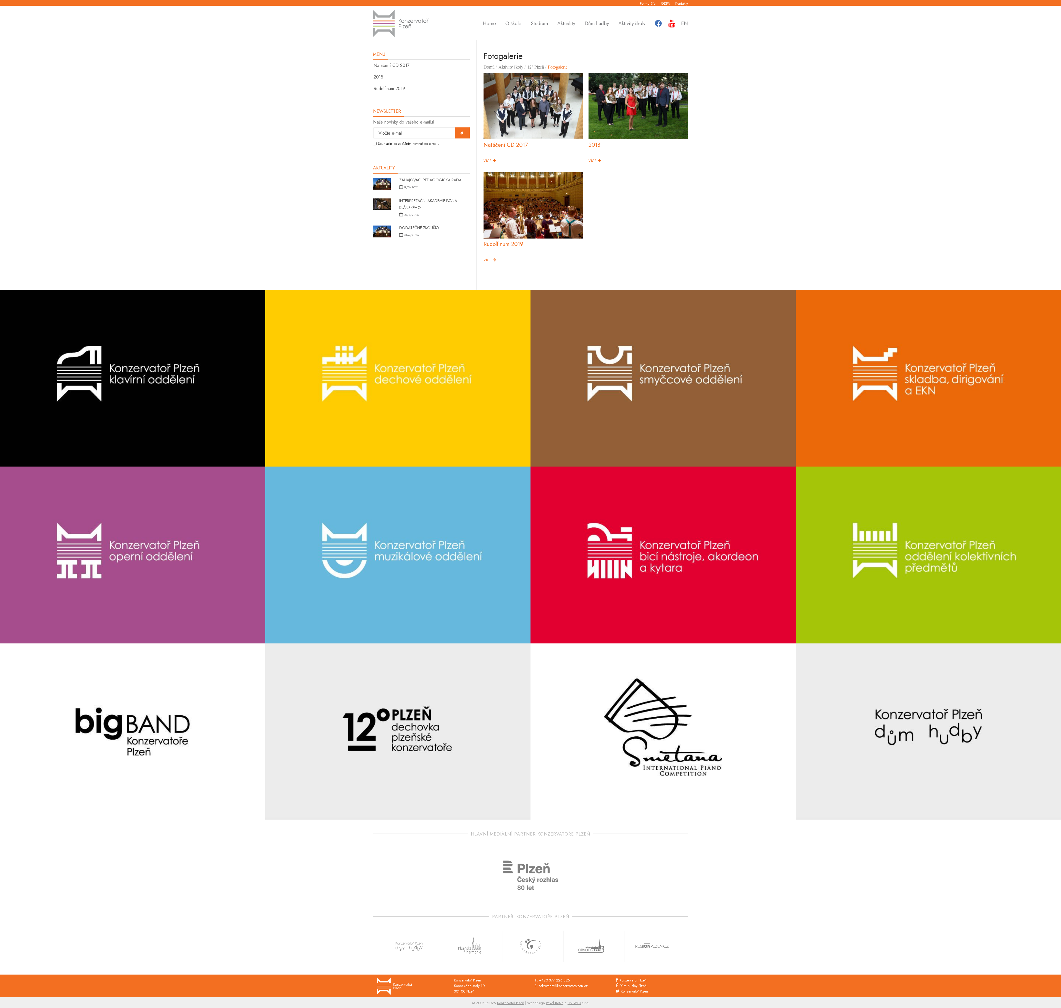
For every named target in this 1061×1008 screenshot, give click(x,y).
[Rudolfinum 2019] (533, 205)
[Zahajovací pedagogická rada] (382, 184)
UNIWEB (574, 1003)
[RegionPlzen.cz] (652, 946)
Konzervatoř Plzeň (633, 980)
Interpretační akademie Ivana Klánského (428, 204)
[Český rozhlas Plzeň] (530, 875)
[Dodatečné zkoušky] (382, 232)
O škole (513, 23)
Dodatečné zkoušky (419, 228)
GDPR (665, 3)
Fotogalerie (558, 67)
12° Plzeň (535, 67)
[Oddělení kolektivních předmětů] (928, 555)
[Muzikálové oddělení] (397, 555)
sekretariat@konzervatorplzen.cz (563, 985)
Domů (489, 67)
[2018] (638, 106)
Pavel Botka (554, 1003)
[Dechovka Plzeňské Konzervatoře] (397, 731)
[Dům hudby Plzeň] (928, 731)
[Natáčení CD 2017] (533, 106)
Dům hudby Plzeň (633, 985)
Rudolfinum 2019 (389, 88)
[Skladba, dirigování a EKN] (928, 378)
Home (489, 23)
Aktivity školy (631, 23)
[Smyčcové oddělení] (663, 378)
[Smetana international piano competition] (663, 731)
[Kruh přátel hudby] (530, 946)
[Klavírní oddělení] (132, 378)
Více (488, 160)
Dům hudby (597, 23)
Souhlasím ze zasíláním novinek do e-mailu (408, 143)
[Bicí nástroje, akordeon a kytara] (663, 555)
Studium (539, 23)
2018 (378, 77)
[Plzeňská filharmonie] (469, 946)
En (684, 23)
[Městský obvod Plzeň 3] (591, 946)
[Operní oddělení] (132, 555)
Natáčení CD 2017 (391, 65)
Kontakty (681, 3)
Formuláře (647, 3)
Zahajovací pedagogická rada (430, 180)
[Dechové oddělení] (397, 378)
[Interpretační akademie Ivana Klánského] (382, 205)
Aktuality (566, 23)
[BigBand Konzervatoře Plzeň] (132, 731)
